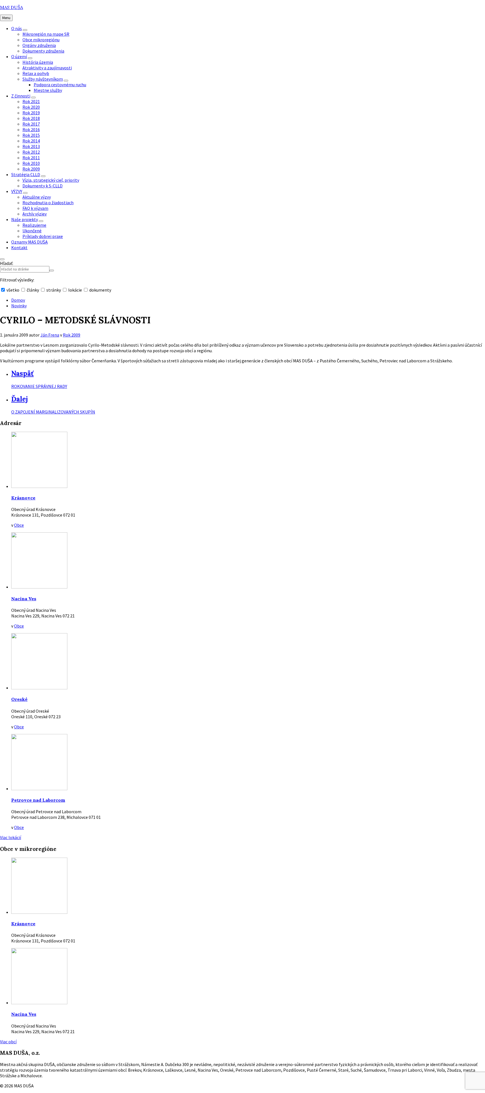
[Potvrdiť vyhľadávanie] (51, 270)
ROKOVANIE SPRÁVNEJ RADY (39, 386)
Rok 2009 (71, 335)
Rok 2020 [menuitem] (31, 107)
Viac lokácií (10, 837)
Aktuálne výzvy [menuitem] (36, 197)
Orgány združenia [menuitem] (39, 45)
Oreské (19, 699)
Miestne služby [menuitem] (48, 90)
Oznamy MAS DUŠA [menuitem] (29, 242)
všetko (13, 290)
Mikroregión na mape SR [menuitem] (45, 34)
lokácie (75, 290)
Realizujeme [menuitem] (34, 225)
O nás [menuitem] (16, 28)
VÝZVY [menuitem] (16, 191)
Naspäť (22, 373)
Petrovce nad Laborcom (38, 800)
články (33, 290)
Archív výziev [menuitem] (34, 214)
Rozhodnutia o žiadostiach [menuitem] (48, 202)
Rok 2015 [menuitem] (31, 135)
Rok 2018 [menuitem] (31, 118)
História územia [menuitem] (37, 62)
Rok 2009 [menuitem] (31, 169)
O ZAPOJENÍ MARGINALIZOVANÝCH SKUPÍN (53, 412)
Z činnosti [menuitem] (20, 96)
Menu (6, 17)
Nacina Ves (23, 598)
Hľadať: (6, 263)
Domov (18, 300)
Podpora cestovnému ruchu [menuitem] (60, 84)
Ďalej (19, 399)
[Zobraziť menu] (25, 30)
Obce (19, 525)
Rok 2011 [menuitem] (31, 157)
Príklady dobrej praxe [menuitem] (42, 236)
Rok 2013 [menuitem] (31, 146)
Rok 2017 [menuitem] (31, 124)
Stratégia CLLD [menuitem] (25, 174)
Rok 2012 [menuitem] (31, 152)
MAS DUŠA (11, 7)
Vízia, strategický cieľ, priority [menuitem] (50, 180)
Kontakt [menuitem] (19, 247)
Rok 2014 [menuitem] (31, 141)
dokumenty (99, 290)
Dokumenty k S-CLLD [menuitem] (42, 185)
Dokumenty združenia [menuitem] (43, 51)
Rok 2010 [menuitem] (31, 163)
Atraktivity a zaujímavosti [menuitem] (47, 68)
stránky (53, 290)
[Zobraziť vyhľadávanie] (2, 259)
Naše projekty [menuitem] (24, 219)
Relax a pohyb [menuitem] (35, 73)
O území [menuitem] (19, 56)
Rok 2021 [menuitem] (31, 101)
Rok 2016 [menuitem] (31, 129)
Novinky (19, 305)
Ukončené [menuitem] (32, 230)
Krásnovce (23, 498)
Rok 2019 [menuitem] (31, 112)
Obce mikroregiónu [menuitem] (41, 39)
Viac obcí (8, 1041)
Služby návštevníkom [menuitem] (42, 79)
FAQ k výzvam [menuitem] (35, 208)
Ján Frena (49, 335)
